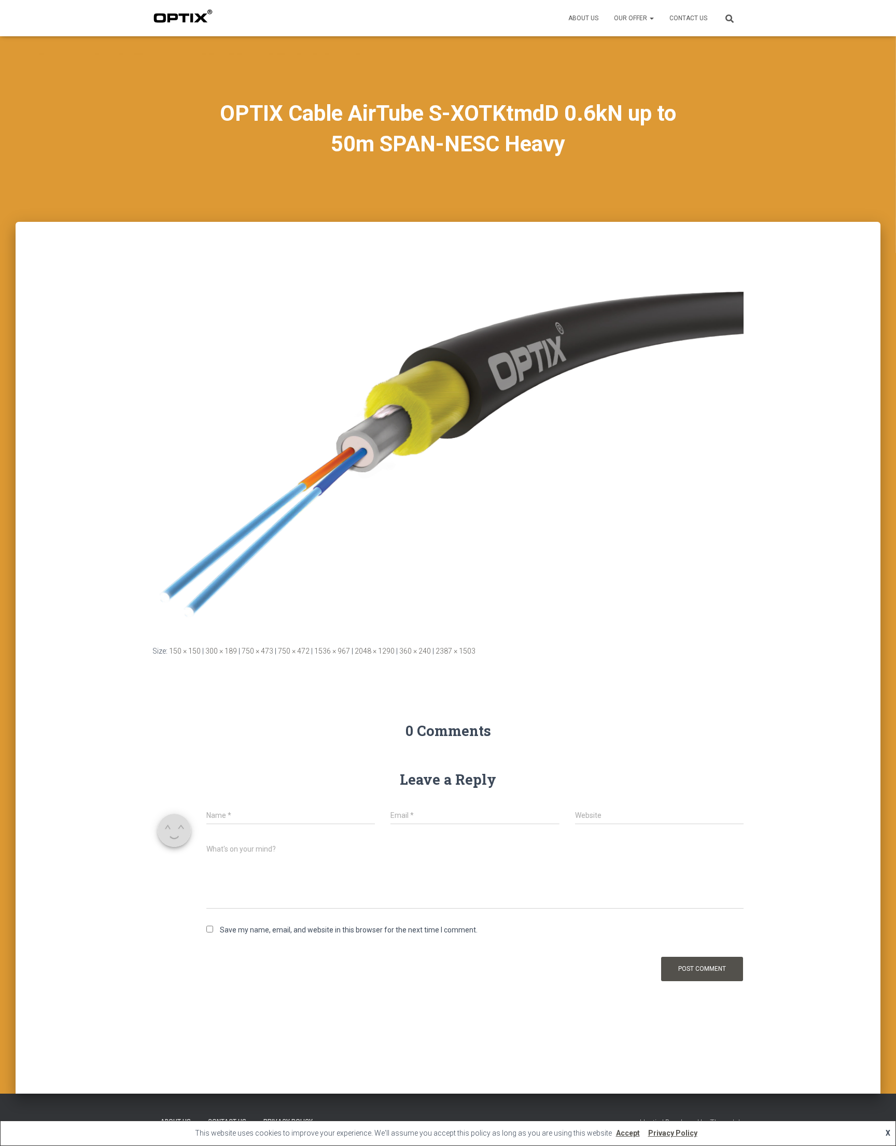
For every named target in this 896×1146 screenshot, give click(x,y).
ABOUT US (583, 18)
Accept (628, 1133)
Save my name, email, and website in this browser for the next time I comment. (349, 930)
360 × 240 (415, 651)
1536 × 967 (332, 651)
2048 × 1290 (375, 651)
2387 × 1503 (455, 651)
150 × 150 (185, 651)
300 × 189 (221, 651)
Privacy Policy (672, 1133)
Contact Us (688, 18)
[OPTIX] (183, 18)
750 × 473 (257, 651)
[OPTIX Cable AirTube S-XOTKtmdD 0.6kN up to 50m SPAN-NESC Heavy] (448, 443)
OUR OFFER (631, 18)
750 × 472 (294, 651)
